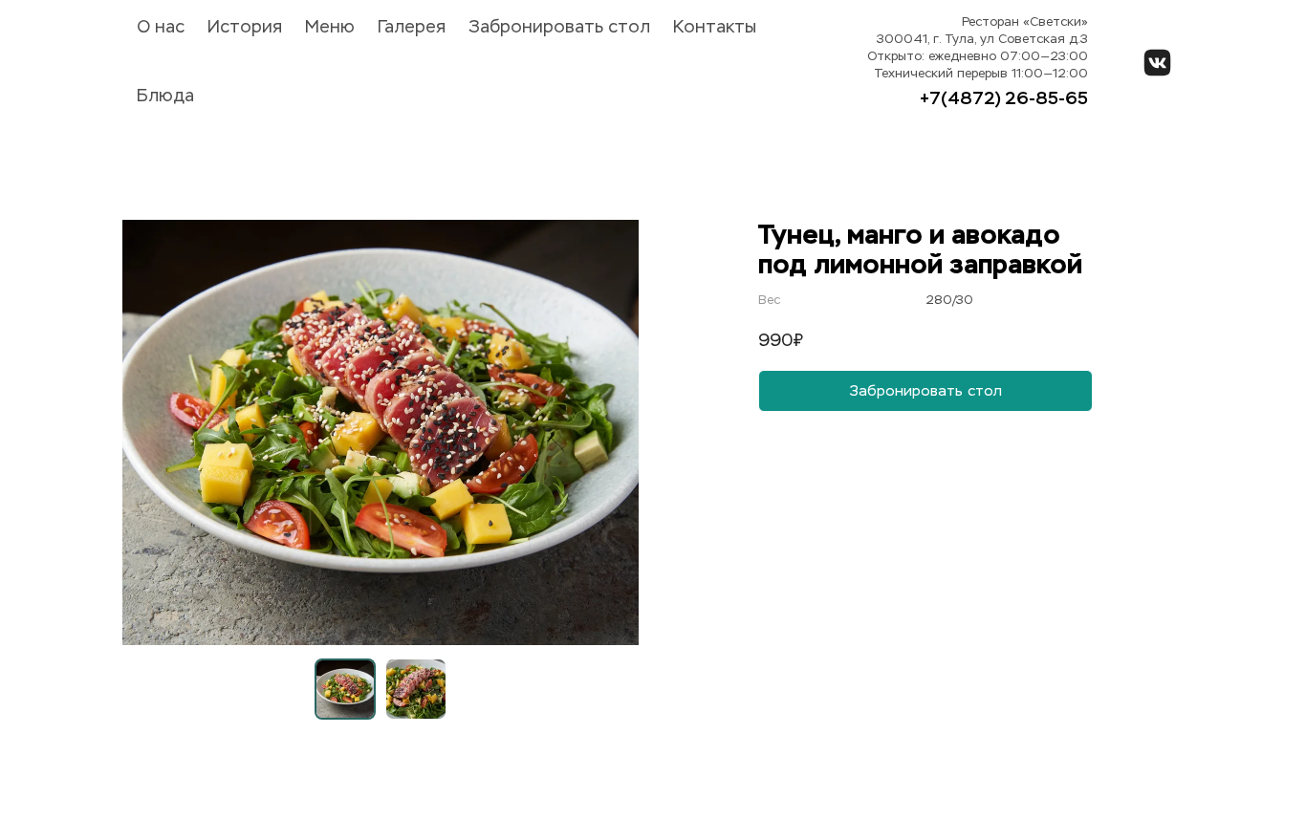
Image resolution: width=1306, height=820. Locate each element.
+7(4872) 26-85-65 (1004, 98)
